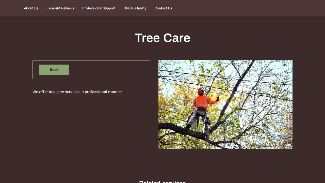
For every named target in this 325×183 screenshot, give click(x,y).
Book (54, 70)
